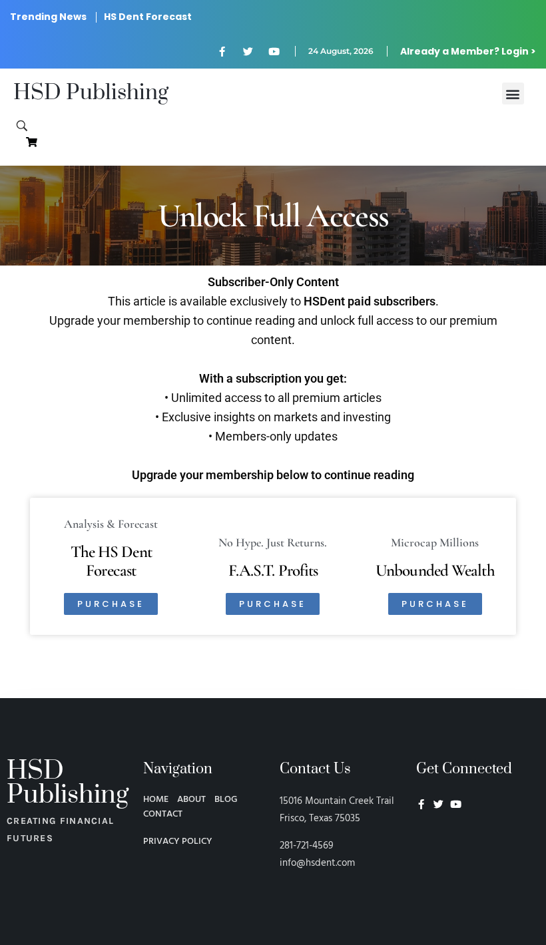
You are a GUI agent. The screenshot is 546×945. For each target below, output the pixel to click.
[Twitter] (248, 51)
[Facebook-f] (222, 51)
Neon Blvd (421, 840)
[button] (513, 93)
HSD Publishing (90, 92)
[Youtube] (274, 51)
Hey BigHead (441, 875)
